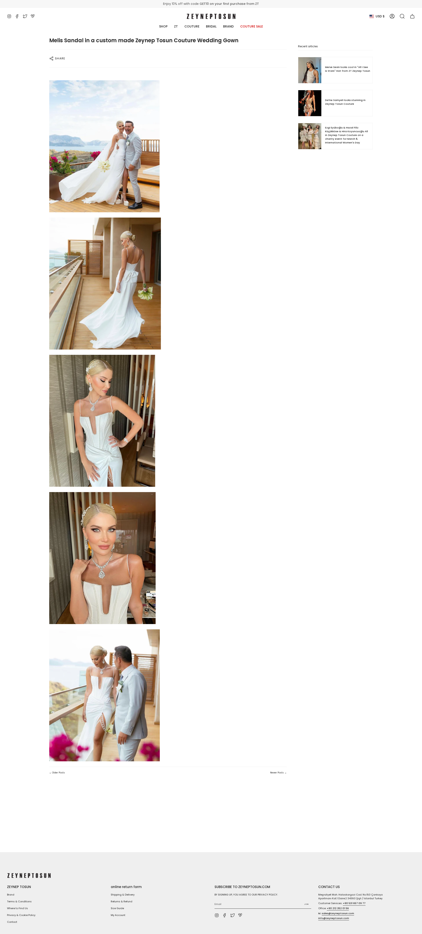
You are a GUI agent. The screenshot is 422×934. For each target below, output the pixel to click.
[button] (402, 16)
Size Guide (117, 908)
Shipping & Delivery (123, 894)
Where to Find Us (17, 908)
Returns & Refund (121, 901)
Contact (12, 922)
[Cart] (412, 16)
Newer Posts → (278, 772)
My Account (118, 915)
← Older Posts (57, 772)
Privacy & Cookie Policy (21, 915)
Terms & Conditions (19, 901)
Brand (10, 894)
